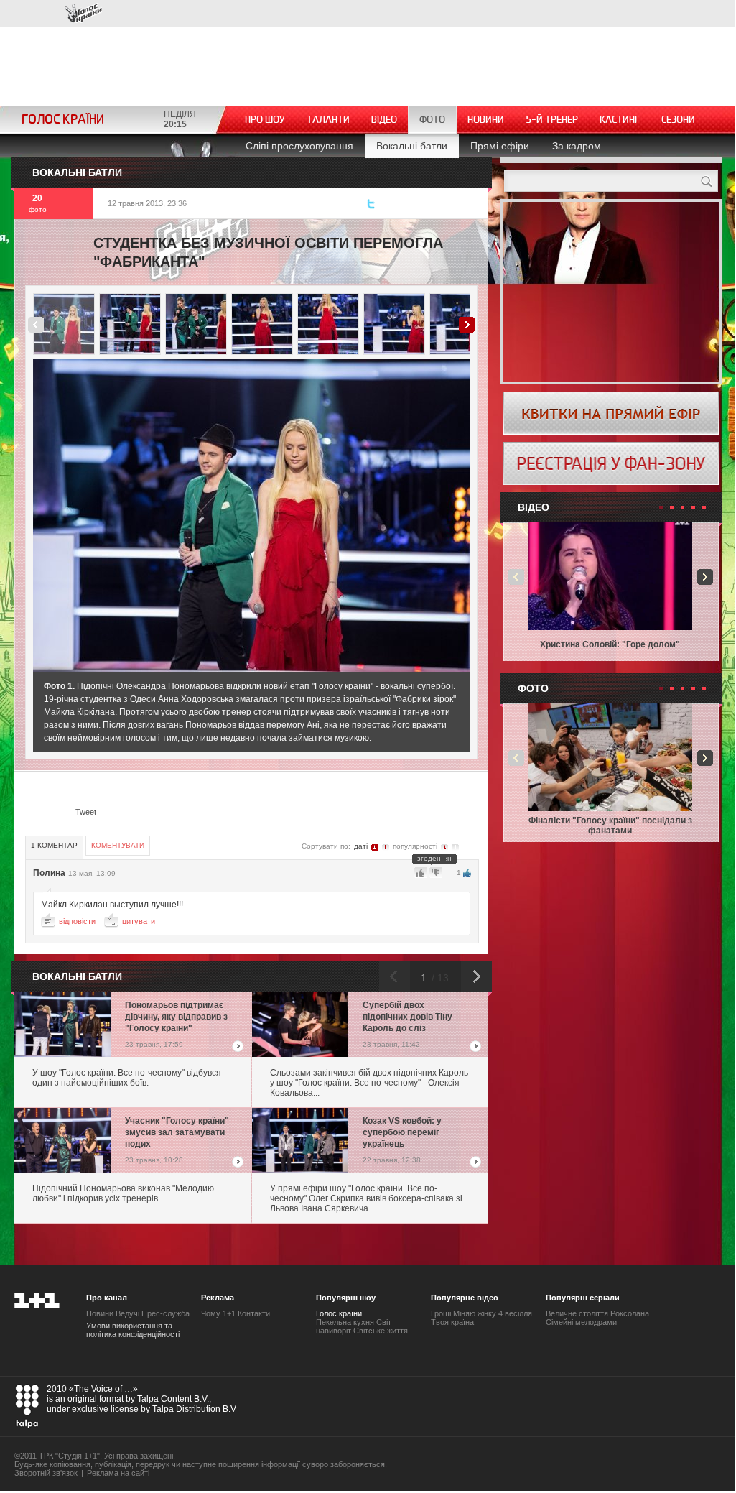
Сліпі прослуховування (299, 146)
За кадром (576, 146)
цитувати (138, 921)
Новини (485, 119)
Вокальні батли (411, 146)
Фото (432, 119)
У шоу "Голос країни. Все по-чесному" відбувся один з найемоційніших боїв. (126, 1078)
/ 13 (439, 978)
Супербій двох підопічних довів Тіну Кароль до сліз (407, 1016)
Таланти (328, 119)
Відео (384, 119)
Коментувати (117, 845)
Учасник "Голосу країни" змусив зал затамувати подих (177, 1132)
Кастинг (620, 119)
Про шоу (265, 119)
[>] (365, 515)
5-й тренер (552, 119)
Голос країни (83, 13)
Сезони (678, 119)
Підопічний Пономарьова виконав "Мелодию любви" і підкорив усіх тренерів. (123, 1193)
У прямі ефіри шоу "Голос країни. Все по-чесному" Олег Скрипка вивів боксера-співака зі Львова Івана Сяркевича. (366, 1198)
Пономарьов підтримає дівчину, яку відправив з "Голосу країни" (176, 1016)
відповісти (77, 921)
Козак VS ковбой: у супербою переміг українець (402, 1132)
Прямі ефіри (499, 146)
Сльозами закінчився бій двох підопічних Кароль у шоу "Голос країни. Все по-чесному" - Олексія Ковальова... (369, 1083)
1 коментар (54, 845)
